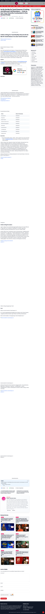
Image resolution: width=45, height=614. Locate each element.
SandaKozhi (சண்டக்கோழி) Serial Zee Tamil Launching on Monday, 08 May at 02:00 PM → (23, 492)
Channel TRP (28, 0)
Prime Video (34, 53)
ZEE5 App (33, 57)
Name (2, 583)
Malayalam (21, 6)
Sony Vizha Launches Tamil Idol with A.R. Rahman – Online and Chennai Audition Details (7, 519)
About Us (2, 0)
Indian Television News (11, 498)
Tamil (10, 6)
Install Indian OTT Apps (14, 0)
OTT (5, 6)
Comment (3, 573)
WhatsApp (12, 18)
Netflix (33, 54)
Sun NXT (33, 60)
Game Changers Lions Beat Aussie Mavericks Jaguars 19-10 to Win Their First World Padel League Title (39, 45)
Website (13, 510)
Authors (23, 0)
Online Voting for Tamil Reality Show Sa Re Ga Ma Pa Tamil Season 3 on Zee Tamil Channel (14, 483)
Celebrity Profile (7, 0)
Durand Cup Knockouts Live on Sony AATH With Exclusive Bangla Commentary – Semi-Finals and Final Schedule (39, 32)
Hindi (7, 6)
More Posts (9, 510)
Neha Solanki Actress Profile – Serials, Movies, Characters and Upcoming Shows (40, 28)
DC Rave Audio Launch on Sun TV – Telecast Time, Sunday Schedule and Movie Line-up (22, 552)
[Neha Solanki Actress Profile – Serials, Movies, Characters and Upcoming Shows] (33, 28)
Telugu (14, 6)
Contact (20, 0)
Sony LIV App (34, 56)
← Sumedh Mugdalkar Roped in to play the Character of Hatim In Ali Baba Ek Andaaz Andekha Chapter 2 (8, 492)
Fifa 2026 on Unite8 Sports (37, 6)
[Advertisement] (15, 25)
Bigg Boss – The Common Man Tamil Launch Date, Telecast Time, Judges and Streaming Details (6, 553)
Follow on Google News (19, 18)
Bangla (17, 6)
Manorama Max (34, 61)
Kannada (26, 6)
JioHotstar (33, 52)
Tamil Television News (15, 16)
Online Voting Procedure (6, 484)
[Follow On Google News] (37, 16)
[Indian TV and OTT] (22, 3)
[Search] (43, 3)
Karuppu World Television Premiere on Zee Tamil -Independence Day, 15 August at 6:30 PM (22, 536)
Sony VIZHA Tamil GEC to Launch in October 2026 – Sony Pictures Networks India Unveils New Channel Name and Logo (7, 536)
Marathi (30, 6)
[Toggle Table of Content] (27, 481)
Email (2, 586)
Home (2, 6)
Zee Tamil (22, 16)
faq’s (4, 485)
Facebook (3, 18)
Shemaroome (34, 58)
